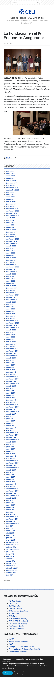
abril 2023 (10, 255)
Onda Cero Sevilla (16, 626)
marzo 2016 (10, 454)
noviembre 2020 (12, 323)
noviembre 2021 (12, 295)
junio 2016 (10, 447)
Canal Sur (13, 603)
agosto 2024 (11, 218)
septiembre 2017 (12, 412)
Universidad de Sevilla (18, 652)
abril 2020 (10, 339)
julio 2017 (9, 416)
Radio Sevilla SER (16, 629)
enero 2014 (10, 514)
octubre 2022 (11, 269)
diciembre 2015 (12, 461)
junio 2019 (10, 363)
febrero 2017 (11, 428)
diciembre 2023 (12, 237)
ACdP (11, 639)
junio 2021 (10, 307)
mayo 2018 (10, 393)
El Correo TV (14, 613)
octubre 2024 (11, 213)
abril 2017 (10, 423)
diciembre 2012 (12, 542)
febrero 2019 (11, 372)
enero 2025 (10, 206)
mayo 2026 (10, 176)
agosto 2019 (11, 358)
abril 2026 (10, 178)
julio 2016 (10, 444)
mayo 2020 (10, 337)
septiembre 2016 (12, 440)
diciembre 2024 (12, 208)
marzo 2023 (11, 258)
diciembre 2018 (12, 377)
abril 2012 (10, 559)
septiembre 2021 (12, 300)
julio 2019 (10, 360)
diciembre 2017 (12, 405)
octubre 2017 (11, 409)
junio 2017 (10, 419)
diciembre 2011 (11, 568)
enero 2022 (10, 290)
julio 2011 (9, 575)
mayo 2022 (10, 281)
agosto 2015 (11, 470)
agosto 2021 (11, 302)
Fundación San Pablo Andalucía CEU (24, 649)
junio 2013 (10, 528)
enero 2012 (10, 566)
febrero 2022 (11, 288)
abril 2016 (10, 451)
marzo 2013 (10, 535)
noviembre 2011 (12, 570)
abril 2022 (10, 283)
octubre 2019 (11, 353)
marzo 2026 (11, 180)
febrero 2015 (11, 484)
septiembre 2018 (12, 384)
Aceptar (7, 673)
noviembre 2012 (12, 545)
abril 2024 (10, 227)
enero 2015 (10, 486)
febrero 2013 (11, 538)
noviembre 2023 (12, 239)
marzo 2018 (10, 398)
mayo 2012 (10, 556)
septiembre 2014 (12, 496)
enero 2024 (10, 234)
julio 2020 (10, 332)
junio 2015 (10, 475)
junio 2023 (10, 250)
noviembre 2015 (12, 463)
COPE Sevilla (14, 606)
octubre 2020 (11, 325)
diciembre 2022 (12, 265)
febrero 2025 (11, 204)
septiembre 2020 (12, 328)
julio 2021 (10, 304)
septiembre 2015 (12, 468)
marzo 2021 (10, 314)
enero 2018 (10, 402)
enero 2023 (10, 262)
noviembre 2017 (12, 407)
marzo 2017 (10, 426)
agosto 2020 (11, 330)
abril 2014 (10, 507)
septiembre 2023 (12, 244)
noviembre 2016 (12, 435)
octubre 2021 (11, 297)
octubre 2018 (11, 381)
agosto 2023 (11, 246)
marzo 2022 (11, 286)
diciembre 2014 (12, 489)
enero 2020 (10, 346)
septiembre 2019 (12, 356)
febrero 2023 (11, 260)
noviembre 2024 (12, 211)
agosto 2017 (11, 414)
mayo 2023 (10, 253)
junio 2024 (10, 223)
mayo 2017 (10, 421)
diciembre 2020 (12, 321)
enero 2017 (10, 430)
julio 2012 (10, 552)
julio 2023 (10, 248)
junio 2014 (10, 503)
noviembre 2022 (12, 267)
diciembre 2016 (12, 433)
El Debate (13, 616)
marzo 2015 (10, 482)
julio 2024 (10, 220)
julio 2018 (10, 388)
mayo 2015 (10, 477)
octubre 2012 (11, 547)
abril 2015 (10, 479)
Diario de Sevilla (15, 608)
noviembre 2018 (12, 379)
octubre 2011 (11, 573)
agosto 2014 (11, 498)
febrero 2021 (11, 316)
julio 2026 (10, 171)
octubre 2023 (11, 241)
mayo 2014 (10, 505)
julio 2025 (10, 192)
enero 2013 (10, 540)
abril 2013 (10, 533)
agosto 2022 (11, 274)
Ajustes (18, 673)
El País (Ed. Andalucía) (18, 621)
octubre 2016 (11, 437)
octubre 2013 (11, 521)
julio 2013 (10, 526)
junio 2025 (10, 195)
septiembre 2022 (12, 271)
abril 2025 (10, 199)
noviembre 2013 (12, 519)
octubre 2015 (11, 465)
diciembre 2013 (12, 517)
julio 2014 (10, 500)
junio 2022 (10, 279)
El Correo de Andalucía (18, 611)
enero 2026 (10, 185)
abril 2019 (10, 367)
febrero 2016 (11, 456)
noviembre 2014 (12, 491)
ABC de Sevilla (15, 601)
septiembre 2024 (12, 216)
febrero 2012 (11, 563)
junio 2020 (10, 335)
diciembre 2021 (12, 292)
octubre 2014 (11, 493)
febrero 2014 (11, 512)
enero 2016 (10, 458)
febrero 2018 (11, 400)
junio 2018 (10, 391)
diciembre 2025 (12, 187)
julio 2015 (10, 472)
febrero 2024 (11, 232)
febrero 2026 (11, 183)
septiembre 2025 (12, 190)
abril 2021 (10, 311)
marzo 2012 (10, 561)
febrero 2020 (11, 344)
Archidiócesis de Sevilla (19, 642)
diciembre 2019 (12, 349)
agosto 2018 (11, 386)
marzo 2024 (11, 229)
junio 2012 (10, 554)
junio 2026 (10, 174)
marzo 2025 (11, 202)
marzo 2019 (10, 370)
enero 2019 (10, 374)
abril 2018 (10, 395)
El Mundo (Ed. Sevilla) (18, 619)
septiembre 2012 (12, 549)
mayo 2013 (10, 531)
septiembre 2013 (12, 524)
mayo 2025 (10, 197)
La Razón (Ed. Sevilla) (18, 624)
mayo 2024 (10, 225)
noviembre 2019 (12, 351)
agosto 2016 (11, 442)
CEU (11, 644)
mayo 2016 (10, 449)
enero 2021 (10, 318)
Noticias (9, 158)
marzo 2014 (10, 510)
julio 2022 (10, 276)
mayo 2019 (10, 365)
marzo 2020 (11, 342)
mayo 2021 (10, 309)
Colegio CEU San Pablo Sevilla (21, 647)
